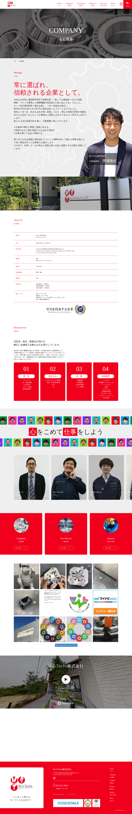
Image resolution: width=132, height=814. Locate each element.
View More (18, 548)
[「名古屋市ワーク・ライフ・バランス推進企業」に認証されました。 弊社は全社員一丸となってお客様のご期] (79, 603)
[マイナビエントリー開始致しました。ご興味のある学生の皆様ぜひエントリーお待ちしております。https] (105, 603)
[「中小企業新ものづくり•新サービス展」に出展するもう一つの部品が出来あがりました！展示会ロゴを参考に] (79, 629)
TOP (15, 61)
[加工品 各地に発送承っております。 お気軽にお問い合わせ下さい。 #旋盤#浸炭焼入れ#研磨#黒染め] (105, 576)
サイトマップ (72, 794)
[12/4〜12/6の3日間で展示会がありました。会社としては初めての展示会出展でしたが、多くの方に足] (26, 629)
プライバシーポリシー (59, 794)
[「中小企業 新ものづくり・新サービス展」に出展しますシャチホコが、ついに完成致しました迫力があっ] (105, 629)
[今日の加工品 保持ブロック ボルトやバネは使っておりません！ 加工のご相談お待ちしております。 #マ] (53, 576)
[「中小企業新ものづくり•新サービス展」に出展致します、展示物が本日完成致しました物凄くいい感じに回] (53, 629)
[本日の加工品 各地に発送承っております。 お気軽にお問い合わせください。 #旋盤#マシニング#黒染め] (26, 603)
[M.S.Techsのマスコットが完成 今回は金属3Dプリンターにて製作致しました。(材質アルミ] (26, 576)
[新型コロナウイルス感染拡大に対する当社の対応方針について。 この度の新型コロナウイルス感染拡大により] (53, 603)
